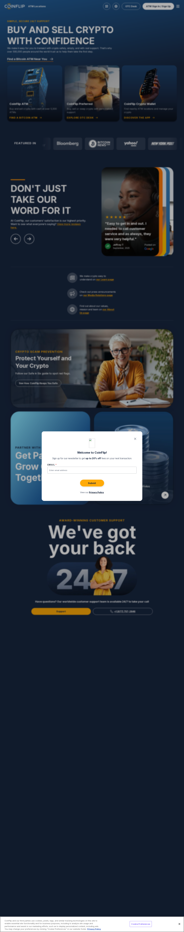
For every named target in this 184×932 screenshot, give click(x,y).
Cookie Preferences (140, 924)
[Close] (179, 924)
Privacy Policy (94, 929)
